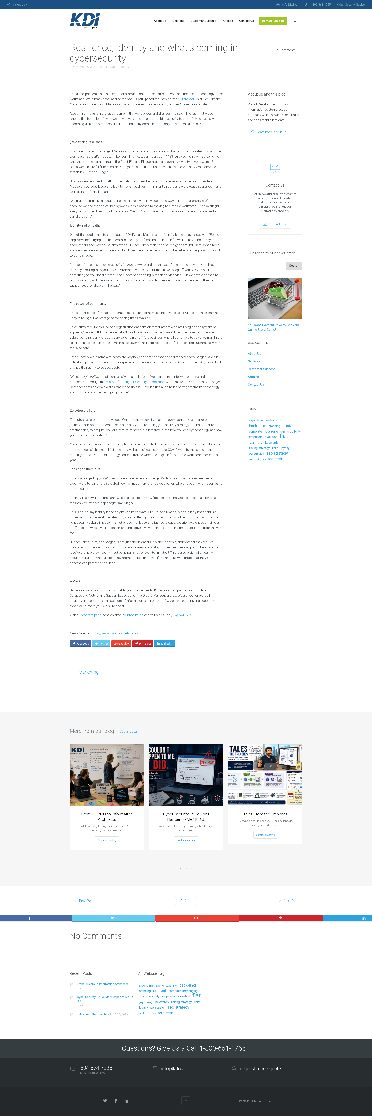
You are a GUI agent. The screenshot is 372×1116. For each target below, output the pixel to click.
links (275, 448)
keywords (272, 443)
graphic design (256, 443)
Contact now (277, 224)
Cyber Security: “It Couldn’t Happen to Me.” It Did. (186, 817)
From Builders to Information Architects (107, 817)
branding (274, 426)
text (270, 459)
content (289, 426)
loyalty (285, 448)
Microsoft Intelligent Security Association (134, 382)
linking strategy (259, 448)
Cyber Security (119, 67)
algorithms (256, 420)
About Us (254, 353)
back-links (257, 426)
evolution (271, 437)
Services (254, 361)
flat (284, 436)
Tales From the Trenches (265, 814)
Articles (253, 377)
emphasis (256, 437)
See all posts (129, 731)
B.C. (285, 421)
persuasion (256, 453)
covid (282, 432)
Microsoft (187, 99)
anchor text (273, 420)
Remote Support (259, 392)
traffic (279, 459)
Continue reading (106, 840)
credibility (294, 431)
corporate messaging (263, 431)
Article (104, 67)
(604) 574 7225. (182, 615)
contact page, (92, 615)
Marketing (89, 672)
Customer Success (262, 369)
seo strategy (277, 453)
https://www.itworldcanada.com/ (114, 633)
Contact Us (256, 384)
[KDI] (85, 21)
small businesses (257, 459)
